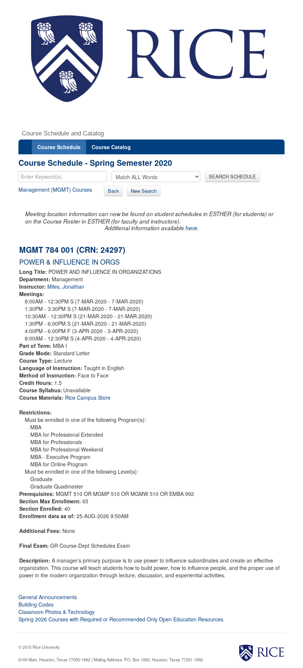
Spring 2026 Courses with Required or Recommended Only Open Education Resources (120, 619)
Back (113, 190)
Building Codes (36, 604)
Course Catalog (111, 147)
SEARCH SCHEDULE (232, 176)
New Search (144, 190)
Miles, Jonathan (65, 286)
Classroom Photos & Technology (56, 611)
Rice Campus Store (87, 397)
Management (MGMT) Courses (55, 189)
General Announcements (47, 597)
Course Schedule (59, 147)
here (191, 228)
